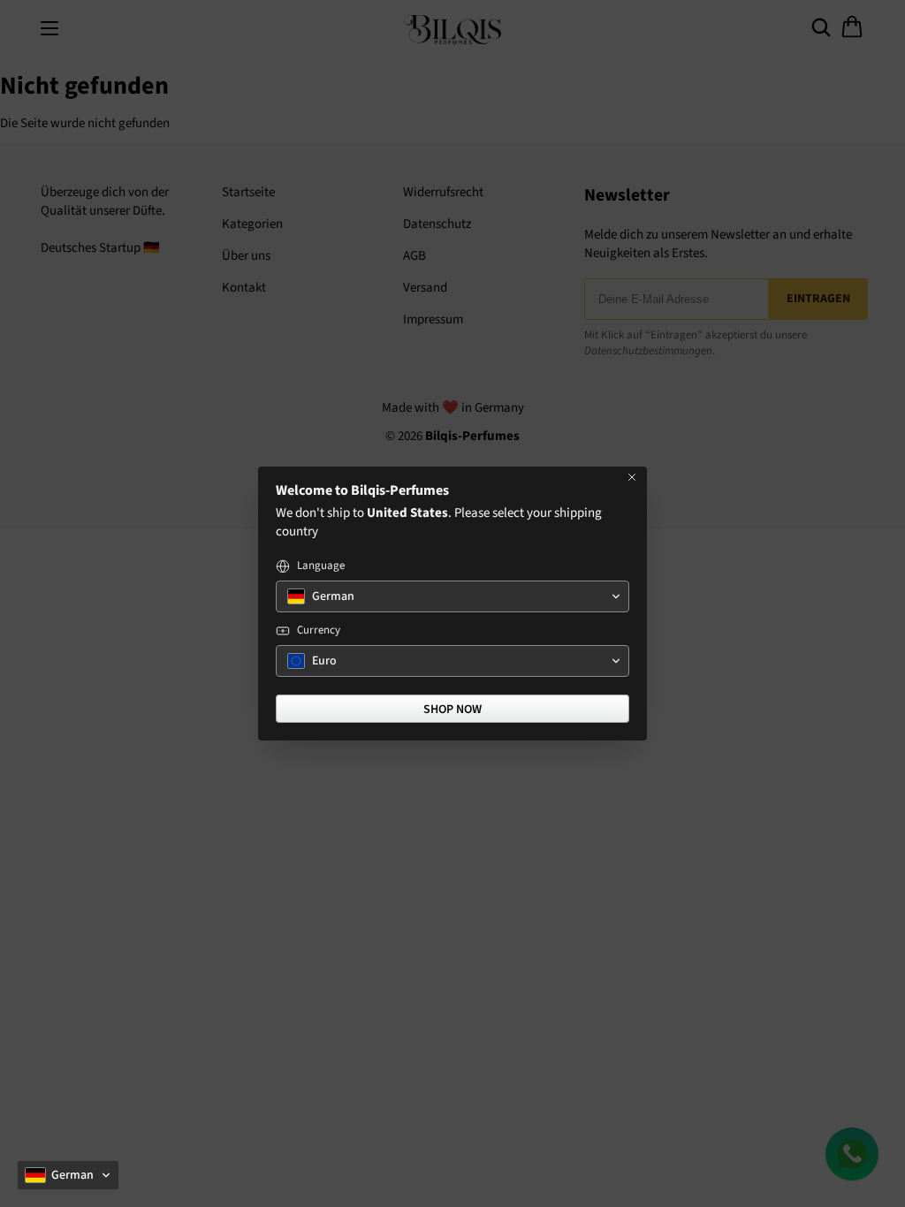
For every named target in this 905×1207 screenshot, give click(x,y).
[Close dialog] (631, 477)
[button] (68, 1175)
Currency (318, 630)
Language (321, 565)
